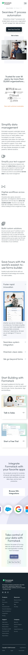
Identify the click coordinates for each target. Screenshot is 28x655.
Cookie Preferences (18, 629)
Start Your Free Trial (14, 29)
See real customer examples (14, 106)
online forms (12, 166)
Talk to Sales (15, 35)
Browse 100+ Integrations (14, 492)
